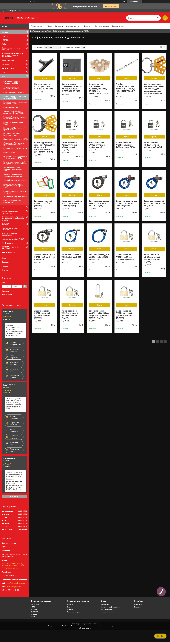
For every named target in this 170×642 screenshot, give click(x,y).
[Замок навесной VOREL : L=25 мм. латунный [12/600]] (126, 235)
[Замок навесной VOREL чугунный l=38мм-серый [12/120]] (99, 123)
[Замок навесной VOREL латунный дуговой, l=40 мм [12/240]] (72, 292)
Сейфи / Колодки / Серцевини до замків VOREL (14, 97)
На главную (138, 604)
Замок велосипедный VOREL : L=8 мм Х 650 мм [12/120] (72, 257)
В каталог (137, 607)
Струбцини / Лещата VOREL (13, 92)
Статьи (5, 270)
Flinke (4, 44)
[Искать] (158, 18)
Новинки (70, 609)
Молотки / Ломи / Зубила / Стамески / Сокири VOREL (13, 175)
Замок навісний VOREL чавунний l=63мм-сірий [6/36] (153, 145)
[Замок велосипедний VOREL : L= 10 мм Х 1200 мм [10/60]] (72, 182)
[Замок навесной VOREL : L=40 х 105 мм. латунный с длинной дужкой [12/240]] (99, 292)
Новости (5, 266)
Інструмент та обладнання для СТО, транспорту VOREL (15, 157)
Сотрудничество (101, 26)
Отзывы (5, 262)
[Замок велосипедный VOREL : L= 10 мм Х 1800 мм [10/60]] (126, 182)
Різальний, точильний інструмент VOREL (11, 134)
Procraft (34, 614)
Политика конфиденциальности (111, 626)
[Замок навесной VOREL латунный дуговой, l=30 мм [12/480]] (154, 235)
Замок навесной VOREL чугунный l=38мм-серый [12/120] (97, 146)
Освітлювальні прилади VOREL (15, 197)
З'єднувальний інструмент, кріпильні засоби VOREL (13, 144)
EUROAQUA (35, 612)
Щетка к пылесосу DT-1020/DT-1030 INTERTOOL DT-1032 (43, 86)
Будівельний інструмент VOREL (15, 148)
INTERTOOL (6, 40)
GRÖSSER (5, 64)
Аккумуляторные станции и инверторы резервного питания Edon (12, 55)
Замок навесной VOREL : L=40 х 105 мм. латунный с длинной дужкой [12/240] (99, 314)
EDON (33, 617)
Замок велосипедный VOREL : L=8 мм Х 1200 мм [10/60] (44, 257)
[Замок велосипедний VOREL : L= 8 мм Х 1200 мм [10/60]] (154, 182)
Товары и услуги (37, 26)
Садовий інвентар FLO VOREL (14, 180)
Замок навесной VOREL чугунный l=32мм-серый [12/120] (69, 146)
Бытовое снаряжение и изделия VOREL (12, 201)
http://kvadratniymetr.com (16, 583)
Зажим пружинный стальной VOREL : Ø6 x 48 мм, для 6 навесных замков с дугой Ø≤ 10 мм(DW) (44, 147)
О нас (50, 26)
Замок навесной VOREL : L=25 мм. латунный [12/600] (125, 257)
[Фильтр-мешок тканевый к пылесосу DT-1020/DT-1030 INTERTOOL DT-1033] (72, 65)
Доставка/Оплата (107, 609)
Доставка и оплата (73, 26)
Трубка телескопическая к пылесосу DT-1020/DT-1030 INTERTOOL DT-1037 (126, 88)
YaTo (3, 72)
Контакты (59, 26)
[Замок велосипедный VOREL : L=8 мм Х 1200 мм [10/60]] (44, 235)
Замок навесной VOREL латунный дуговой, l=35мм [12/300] (42, 314)
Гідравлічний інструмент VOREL (15, 139)
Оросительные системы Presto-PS (11, 48)
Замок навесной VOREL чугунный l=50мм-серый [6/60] (125, 145)
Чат (162, 636)
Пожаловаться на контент (90, 626)
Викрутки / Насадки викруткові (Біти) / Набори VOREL (15, 117)
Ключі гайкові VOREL (11, 107)
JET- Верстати (7, 243)
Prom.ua (95, 624)
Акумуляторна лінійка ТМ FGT (13, 239)
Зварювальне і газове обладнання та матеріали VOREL (13, 169)
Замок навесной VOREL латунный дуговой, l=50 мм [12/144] (124, 314)
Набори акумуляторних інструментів (10, 212)
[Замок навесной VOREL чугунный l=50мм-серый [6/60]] (126, 123)
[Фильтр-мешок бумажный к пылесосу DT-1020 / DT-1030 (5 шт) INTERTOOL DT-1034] (99, 65)
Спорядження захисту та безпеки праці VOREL (12, 87)
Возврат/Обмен (118, 26)
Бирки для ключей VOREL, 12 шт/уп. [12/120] (43, 203)
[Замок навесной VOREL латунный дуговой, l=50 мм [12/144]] (126, 292)
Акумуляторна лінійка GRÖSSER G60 (10, 234)
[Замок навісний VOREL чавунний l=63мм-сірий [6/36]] (154, 123)
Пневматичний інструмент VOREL (13, 123)
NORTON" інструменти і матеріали (11, 247)
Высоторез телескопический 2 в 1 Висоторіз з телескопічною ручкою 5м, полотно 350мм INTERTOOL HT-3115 (14, 330)
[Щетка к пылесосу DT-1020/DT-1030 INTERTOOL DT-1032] (44, 65)
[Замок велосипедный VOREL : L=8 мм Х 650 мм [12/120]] (72, 235)
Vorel (49, 31)
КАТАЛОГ (5, 224)
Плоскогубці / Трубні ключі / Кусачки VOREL (13, 129)
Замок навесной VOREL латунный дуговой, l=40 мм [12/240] (70, 314)
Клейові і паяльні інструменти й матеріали (15, 192)
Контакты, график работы (110, 607)
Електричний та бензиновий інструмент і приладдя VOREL (14, 162)
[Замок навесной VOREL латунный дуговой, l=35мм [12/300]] (44, 292)
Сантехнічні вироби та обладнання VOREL (11, 82)
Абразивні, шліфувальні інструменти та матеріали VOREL (13, 185)
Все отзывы (14, 496)
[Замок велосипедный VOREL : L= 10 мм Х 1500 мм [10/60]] (99, 182)
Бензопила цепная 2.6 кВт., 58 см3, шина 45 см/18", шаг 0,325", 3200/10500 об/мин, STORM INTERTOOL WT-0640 (15, 404)
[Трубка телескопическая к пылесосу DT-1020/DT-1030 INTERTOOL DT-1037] (126, 65)
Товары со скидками (74, 612)
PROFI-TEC (5, 36)
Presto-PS (34, 609)
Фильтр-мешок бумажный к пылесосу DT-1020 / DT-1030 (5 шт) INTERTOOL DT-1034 (98, 88)
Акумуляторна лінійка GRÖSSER (10, 229)
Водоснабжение (8, 61)
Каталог (5, 32)
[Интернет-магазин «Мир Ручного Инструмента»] (9, 18)
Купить (44, 78)
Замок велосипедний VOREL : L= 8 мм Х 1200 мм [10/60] (154, 203)
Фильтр (87, 26)
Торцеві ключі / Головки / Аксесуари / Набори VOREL (13, 112)
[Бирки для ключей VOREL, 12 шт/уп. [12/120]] (44, 182)
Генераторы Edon (8, 252)
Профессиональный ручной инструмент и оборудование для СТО (13, 218)
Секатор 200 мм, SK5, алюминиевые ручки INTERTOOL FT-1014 (14, 474)
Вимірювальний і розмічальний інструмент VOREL (15, 102)
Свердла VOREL (9, 152)
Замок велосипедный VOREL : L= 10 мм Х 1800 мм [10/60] (126, 203)
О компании (105, 604)
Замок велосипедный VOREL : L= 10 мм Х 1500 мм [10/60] (99, 203)
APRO (33, 607)
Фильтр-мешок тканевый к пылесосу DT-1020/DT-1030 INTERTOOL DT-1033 (72, 87)
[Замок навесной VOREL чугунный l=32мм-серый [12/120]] (72, 123)
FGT (3, 207)
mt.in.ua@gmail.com (14, 587)
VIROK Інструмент (8, 68)
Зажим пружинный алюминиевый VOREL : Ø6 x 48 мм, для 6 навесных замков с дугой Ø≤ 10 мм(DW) (154, 88)
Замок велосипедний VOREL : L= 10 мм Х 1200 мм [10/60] (72, 203)
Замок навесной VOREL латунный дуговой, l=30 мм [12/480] (152, 258)
